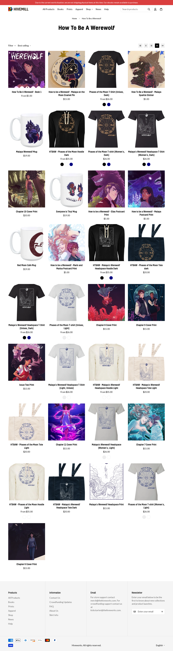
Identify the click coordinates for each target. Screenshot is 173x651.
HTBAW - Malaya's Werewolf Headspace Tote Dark (66, 506)
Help (106, 9)
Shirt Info (53, 615)
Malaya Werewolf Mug (26, 151)
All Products (48, 9)
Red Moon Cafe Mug (26, 265)
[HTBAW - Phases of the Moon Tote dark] (146, 242)
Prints (69, 9)
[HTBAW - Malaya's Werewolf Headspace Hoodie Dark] (106, 242)
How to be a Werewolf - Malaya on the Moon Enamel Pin (67, 94)
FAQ (51, 606)
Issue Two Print (26, 384)
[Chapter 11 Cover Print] (66, 421)
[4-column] (157, 45)
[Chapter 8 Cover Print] (106, 302)
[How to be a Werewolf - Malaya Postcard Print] (146, 188)
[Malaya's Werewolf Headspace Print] (106, 481)
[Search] (149, 9)
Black (104, 104)
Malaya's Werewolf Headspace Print (106, 504)
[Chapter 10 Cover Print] (26, 188)
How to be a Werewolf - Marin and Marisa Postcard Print (67, 267)
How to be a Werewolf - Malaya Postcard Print (146, 213)
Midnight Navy (71, 164)
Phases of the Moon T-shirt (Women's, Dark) (106, 153)
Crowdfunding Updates (60, 602)
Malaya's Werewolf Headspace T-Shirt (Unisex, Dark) (26, 327)
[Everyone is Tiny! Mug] (66, 188)
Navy (108, 104)
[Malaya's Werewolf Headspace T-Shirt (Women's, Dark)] (146, 129)
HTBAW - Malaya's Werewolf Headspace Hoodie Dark (106, 267)
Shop (88, 9)
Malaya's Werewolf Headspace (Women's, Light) (106, 446)
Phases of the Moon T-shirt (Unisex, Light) (67, 327)
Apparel (79, 9)
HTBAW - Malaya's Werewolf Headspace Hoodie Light (106, 386)
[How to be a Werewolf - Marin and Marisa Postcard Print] (66, 242)
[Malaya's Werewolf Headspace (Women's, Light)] (106, 421)
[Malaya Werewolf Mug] (26, 129)
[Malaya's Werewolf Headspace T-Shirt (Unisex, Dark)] (26, 302)
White (69, 337)
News (98, 9)
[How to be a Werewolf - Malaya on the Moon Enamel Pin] (66, 69)
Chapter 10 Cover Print (26, 211)
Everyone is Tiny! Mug (66, 211)
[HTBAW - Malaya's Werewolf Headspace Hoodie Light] (106, 362)
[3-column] (151, 45)
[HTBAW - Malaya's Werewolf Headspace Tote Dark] (66, 481)
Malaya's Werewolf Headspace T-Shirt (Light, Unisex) (66, 386)
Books (60, 9)
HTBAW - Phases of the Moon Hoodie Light (26, 506)
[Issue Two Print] (26, 362)
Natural (104, 397)
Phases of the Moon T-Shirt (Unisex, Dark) (106, 94)
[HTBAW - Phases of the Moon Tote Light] (26, 421)
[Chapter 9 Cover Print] (146, 302)
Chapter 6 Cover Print (26, 564)
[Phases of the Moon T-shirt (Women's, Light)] (146, 481)
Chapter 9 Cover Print (146, 325)
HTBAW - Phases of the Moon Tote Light (27, 446)
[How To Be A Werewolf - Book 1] (26, 69)
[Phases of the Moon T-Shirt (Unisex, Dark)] (106, 69)
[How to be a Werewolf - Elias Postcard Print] (106, 188)
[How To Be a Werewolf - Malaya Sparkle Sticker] (146, 69)
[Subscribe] (162, 612)
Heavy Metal (66, 164)
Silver (64, 337)
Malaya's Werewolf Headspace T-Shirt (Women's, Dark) (146, 153)
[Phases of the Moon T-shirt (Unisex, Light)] (66, 302)
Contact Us (54, 597)
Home (74, 18)
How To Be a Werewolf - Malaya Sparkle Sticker (146, 94)
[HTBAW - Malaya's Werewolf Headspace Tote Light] (146, 362)
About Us (53, 610)
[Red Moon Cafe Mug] (26, 242)
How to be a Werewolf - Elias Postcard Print (106, 213)
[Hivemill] (18, 9)
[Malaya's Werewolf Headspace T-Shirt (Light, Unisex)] (66, 362)
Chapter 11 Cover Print (66, 444)
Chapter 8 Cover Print (106, 325)
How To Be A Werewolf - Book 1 (26, 92)
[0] (161, 9)
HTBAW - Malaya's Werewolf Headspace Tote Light (146, 386)
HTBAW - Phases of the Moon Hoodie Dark (66, 153)
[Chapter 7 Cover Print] (146, 421)
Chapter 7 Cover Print (146, 444)
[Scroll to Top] (168, 637)
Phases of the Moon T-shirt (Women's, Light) (146, 506)
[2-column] (146, 45)
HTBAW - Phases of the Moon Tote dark (146, 267)
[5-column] (162, 45)
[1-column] (140, 45)
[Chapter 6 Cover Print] (26, 541)
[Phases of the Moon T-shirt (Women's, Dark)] (106, 129)
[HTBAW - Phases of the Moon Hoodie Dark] (66, 129)
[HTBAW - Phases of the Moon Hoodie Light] (26, 481)
